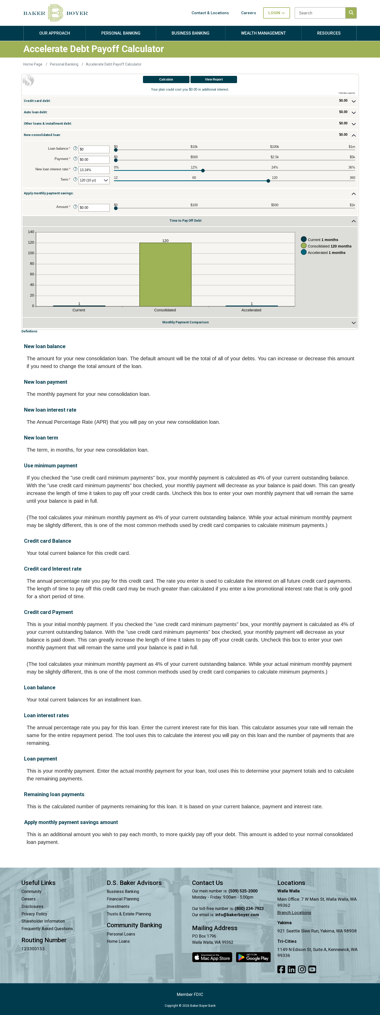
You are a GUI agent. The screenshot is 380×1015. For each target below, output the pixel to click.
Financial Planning (123, 899)
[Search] (351, 13)
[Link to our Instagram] (302, 969)
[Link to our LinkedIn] (291, 969)
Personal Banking (64, 64)
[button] (190, 101)
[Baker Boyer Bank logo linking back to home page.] (55, 12)
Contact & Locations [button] (210, 13)
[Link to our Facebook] (281, 969)
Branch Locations (294, 912)
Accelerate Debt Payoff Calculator (114, 64)
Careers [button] (248, 13)
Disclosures (32, 906)
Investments (118, 906)
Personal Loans (121, 934)
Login (274, 13)
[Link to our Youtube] (312, 969)
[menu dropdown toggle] (54, 38)
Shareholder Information (43, 921)
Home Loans (118, 941)
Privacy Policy (34, 914)
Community (31, 891)
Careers (28, 899)
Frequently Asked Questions (47, 928)
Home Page (33, 64)
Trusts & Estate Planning (129, 914)
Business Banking (123, 891)
